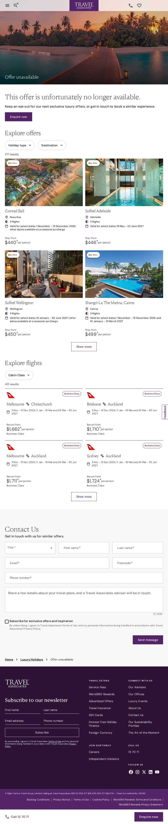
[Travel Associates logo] (17, 688)
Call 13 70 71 (20, 817)
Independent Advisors (104, 759)
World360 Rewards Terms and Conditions (137, 799)
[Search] (15, 5)
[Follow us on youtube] (157, 772)
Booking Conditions (38, 799)
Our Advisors (137, 687)
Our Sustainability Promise (140, 724)
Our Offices (136, 694)
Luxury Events (138, 701)
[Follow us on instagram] (137, 772)
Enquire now (148, 817)
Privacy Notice (61, 799)
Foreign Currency (100, 732)
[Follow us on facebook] (130, 772)
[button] (18, 116)
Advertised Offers (101, 701)
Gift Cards (96, 715)
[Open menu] (7, 5)
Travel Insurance (100, 708)
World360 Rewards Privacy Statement (141, 804)
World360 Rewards (102, 694)
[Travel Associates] (84, 5)
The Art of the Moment (143, 732)
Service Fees (97, 687)
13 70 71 (131, 5)
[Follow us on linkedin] (150, 772)
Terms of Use (54, 741)
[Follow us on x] (144, 772)
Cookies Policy (101, 799)
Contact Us (135, 715)
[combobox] (30, 548)
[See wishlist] (139, 5)
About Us (134, 708)
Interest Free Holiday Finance (103, 724)
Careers (94, 752)
